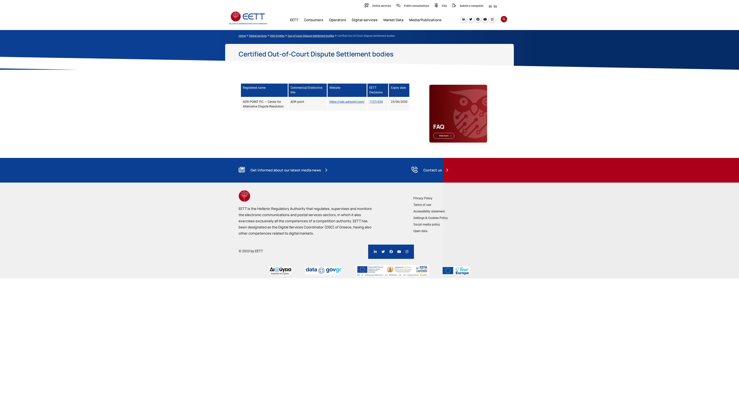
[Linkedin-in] (463, 19)
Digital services (365, 20)
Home (242, 35)
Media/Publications (425, 20)
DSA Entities (277, 35)
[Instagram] (492, 19)
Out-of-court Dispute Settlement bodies (311, 35)
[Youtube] (485, 19)
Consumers (313, 20)
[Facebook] (478, 19)
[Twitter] (471, 19)
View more (443, 136)
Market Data (393, 20)
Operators (337, 20)
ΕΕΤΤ (294, 20)
